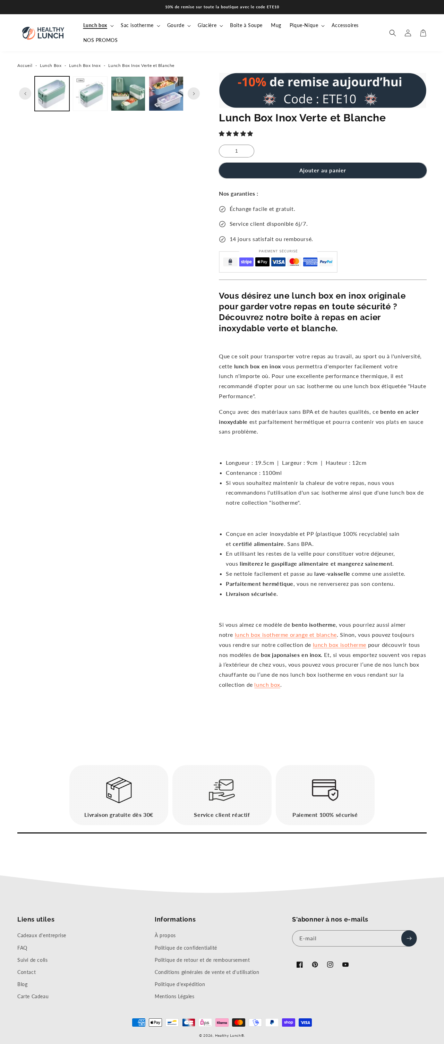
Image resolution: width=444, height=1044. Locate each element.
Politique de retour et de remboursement (202, 960)
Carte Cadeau (33, 996)
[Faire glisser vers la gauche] (25, 93)
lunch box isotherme (339, 644)
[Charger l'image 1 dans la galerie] (52, 93)
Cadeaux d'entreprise (41, 935)
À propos (165, 935)
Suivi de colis (32, 960)
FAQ (22, 948)
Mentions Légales (175, 996)
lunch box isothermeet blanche (286, 634)
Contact (26, 972)
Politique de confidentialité (186, 948)
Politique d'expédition (180, 984)
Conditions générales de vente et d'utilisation (207, 972)
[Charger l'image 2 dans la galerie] (90, 93)
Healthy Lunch (228, 1035)
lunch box (267, 684)
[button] (237, 133)
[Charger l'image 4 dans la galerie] (166, 93)
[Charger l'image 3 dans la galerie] (128, 93)
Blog (22, 984)
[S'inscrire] (409, 938)
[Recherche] (392, 33)
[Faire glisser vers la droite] (194, 93)
